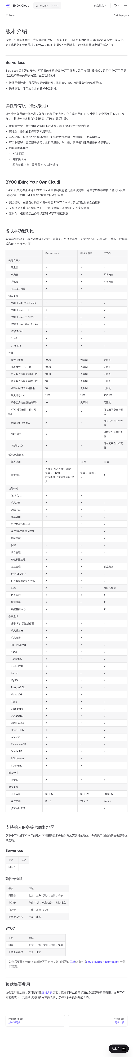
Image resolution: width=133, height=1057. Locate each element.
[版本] (117, 5)
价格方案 (47, 992)
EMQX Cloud (20, 5)
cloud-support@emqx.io (102, 961)
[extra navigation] (126, 5)
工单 (72, 961)
